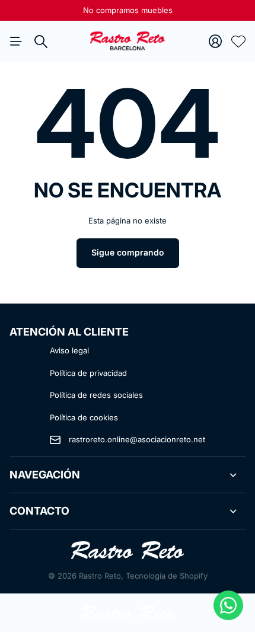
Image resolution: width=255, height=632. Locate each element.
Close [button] (127, 475)
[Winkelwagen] (238, 41)
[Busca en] (40, 41)
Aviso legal (69, 350)
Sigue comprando (127, 252)
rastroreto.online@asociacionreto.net (137, 439)
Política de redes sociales (96, 395)
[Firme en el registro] (215, 41)
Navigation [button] (16, 41)
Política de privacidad (88, 373)
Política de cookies (84, 417)
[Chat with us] (228, 605)
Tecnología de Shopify (167, 575)
